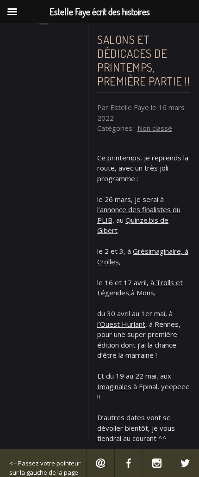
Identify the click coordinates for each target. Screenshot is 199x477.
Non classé (154, 128)
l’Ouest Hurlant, (122, 324)
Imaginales (114, 386)
